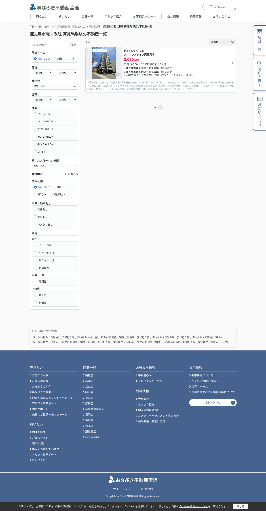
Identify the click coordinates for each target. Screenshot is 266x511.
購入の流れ (39, 443)
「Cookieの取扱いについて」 (193, 506)
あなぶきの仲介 (41, 386)
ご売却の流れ (40, 381)
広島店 (89, 403)
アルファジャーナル (150, 381)
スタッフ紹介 (113, 16)
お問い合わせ (221, 16)
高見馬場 (154, 68)
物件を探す (39, 432)
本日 (59, 187)
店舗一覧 (87, 16)
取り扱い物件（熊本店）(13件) (210, 341)
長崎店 (89, 420)
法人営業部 (92, 437)
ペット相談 (45, 245)
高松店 (89, 375)
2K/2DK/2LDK (45, 129)
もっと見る (187, 89)
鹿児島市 (130, 51)
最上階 (43, 295)
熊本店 (89, 426)
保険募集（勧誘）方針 (151, 421)
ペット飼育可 (46, 252)
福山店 (89, 397)
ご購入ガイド (40, 437)
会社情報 (173, 16)
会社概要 (143, 399)
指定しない (43, 58)
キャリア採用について (205, 381)
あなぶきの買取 (41, 392)
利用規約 (147, 489)
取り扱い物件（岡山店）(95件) (89, 337)
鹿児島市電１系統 (136, 71)
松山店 (89, 386)
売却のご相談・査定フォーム (49, 414)
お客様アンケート (144, 16)
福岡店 (89, 414)
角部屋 (43, 302)
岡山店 (89, 392)
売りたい (42, 16)
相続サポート (40, 409)
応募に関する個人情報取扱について (213, 392)
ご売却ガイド (40, 375)
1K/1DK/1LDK (45, 121)
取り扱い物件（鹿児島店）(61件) (165, 337)
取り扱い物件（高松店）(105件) (51, 337)
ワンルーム (43, 113)
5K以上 (41, 151)
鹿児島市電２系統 (136, 68)
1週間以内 (59, 194)
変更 (73, 44)
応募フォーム (199, 386)
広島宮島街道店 (94, 409)
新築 (59, 58)
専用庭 (43, 281)
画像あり (42, 209)
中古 (72, 58)
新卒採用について (202, 375)
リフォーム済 (46, 260)
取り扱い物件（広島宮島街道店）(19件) (167, 341)
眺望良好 (44, 267)
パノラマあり (45, 224)
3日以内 (42, 194)
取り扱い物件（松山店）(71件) (126, 337)
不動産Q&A (145, 375)
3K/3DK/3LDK (45, 136)
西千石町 (140, 51)
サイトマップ (121, 489)
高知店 (89, 381)
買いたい (64, 16)
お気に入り (221, 7)
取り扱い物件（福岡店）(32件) (50, 341)
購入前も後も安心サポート (48, 449)
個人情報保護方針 (149, 410)
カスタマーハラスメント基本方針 (158, 415)
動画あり (42, 216)
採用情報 (196, 16)
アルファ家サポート (44, 403)
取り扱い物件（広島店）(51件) (204, 337)
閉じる (240, 506)
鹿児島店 (90, 431)
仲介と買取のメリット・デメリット (53, 397)
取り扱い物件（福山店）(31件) (87, 341)
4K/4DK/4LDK (45, 144)
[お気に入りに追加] (117, 74)
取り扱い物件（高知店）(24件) (125, 341)
